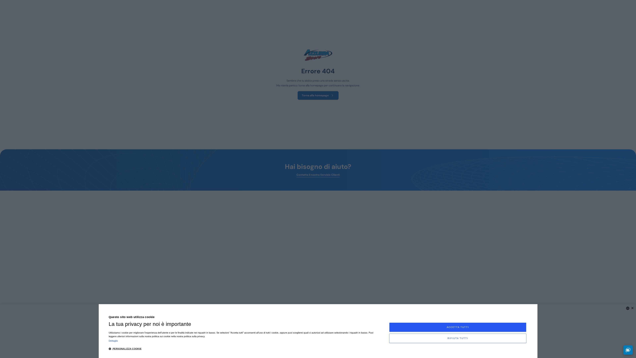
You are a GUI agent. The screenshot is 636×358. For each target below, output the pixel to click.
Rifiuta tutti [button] (458, 338)
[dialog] (318, 331)
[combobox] (627, 308)
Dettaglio (113, 340)
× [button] (632, 308)
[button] (245, 349)
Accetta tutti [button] (458, 327)
